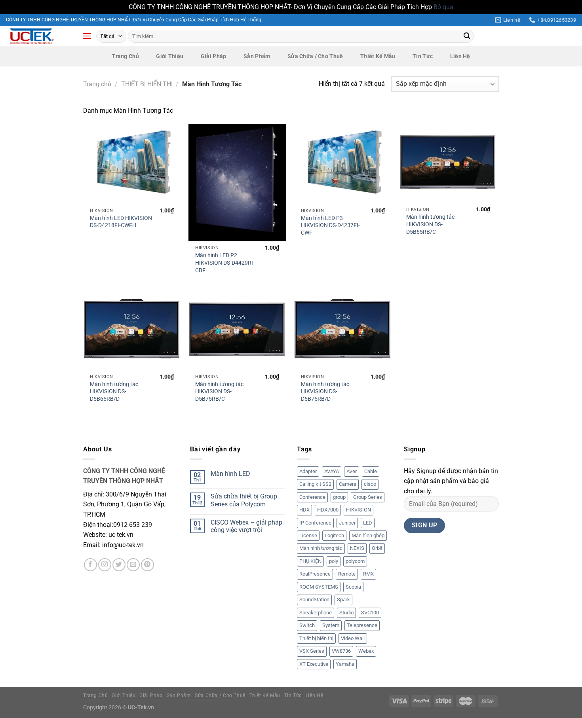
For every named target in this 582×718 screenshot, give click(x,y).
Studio (346, 613)
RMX (368, 574)
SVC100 (370, 613)
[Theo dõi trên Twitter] (119, 564)
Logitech (334, 535)
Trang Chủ (125, 56)
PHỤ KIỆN (310, 561)
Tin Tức (423, 56)
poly (333, 561)
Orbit (377, 548)
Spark (343, 599)
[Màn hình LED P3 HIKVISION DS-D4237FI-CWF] (343, 164)
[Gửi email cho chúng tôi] (133, 564)
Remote (347, 574)
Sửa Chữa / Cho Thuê (315, 56)
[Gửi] (467, 36)
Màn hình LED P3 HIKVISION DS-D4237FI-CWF (330, 225)
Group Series (367, 497)
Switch (307, 625)
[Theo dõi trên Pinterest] (147, 564)
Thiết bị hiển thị (316, 638)
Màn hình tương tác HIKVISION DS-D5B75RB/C (219, 391)
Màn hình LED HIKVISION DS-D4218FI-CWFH (121, 222)
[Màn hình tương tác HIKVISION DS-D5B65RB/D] (132, 330)
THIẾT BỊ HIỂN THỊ (147, 84)
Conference (312, 497)
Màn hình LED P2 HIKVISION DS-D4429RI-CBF (225, 262)
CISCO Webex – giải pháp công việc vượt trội (246, 526)
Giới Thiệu (169, 56)
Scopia (353, 587)
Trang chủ (97, 84)
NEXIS (357, 548)
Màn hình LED (230, 473)
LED (367, 523)
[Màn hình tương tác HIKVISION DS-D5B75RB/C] (237, 330)
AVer (351, 471)
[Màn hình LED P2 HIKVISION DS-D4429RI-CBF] (237, 182)
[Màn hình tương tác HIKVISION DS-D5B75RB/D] (343, 330)
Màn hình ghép (368, 535)
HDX (304, 510)
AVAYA (331, 471)
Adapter (308, 471)
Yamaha (345, 664)
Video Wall (353, 638)
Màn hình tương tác (320, 548)
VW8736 (341, 651)
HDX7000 (328, 510)
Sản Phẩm (256, 56)
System (330, 625)
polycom (355, 561)
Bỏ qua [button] (443, 7)
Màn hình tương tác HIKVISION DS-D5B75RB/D (325, 391)
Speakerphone (315, 613)
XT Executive (313, 664)
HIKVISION (358, 510)
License (308, 535)
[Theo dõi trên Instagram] (104, 564)
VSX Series (311, 651)
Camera (347, 484)
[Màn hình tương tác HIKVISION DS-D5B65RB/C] (448, 163)
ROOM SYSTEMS (318, 587)
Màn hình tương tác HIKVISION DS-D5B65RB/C (430, 224)
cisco (370, 484)
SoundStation (314, 599)
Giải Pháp (213, 56)
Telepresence (362, 625)
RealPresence (315, 574)
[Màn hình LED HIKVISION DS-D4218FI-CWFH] (132, 164)
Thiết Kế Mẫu (377, 56)
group (339, 497)
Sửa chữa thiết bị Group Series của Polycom (244, 500)
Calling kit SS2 (315, 484)
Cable (370, 471)
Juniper (347, 523)
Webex (366, 651)
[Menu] (86, 35)
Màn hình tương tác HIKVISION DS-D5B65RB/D (114, 391)
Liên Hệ (460, 56)
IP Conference (315, 523)
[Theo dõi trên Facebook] (90, 564)
